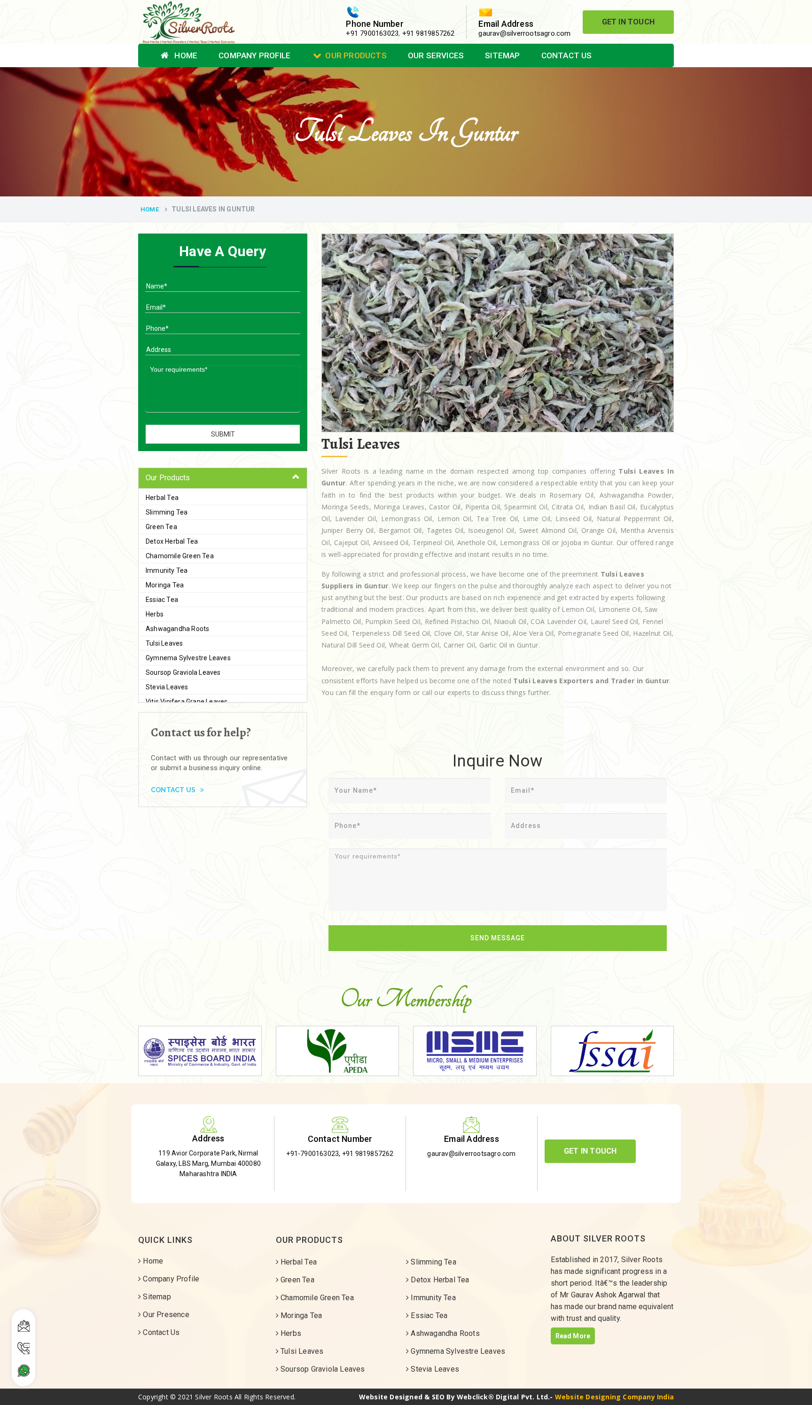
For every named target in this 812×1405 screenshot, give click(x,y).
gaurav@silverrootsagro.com (524, 33)
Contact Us (566, 55)
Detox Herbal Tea (172, 541)
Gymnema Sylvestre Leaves (188, 658)
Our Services (436, 55)
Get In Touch (628, 21)
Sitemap (502, 55)
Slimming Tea (166, 512)
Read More (573, 1336)
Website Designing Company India (614, 1396)
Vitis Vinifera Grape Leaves (186, 701)
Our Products (355, 55)
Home (184, 55)
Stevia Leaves (167, 687)
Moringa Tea (165, 585)
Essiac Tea (162, 599)
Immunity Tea (166, 570)
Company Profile (254, 55)
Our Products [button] (168, 477)
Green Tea (161, 527)
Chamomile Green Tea (180, 556)
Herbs (155, 614)
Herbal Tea (162, 497)
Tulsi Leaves (164, 643)
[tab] (223, 478)
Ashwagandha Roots (177, 628)
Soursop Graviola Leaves (183, 672)
